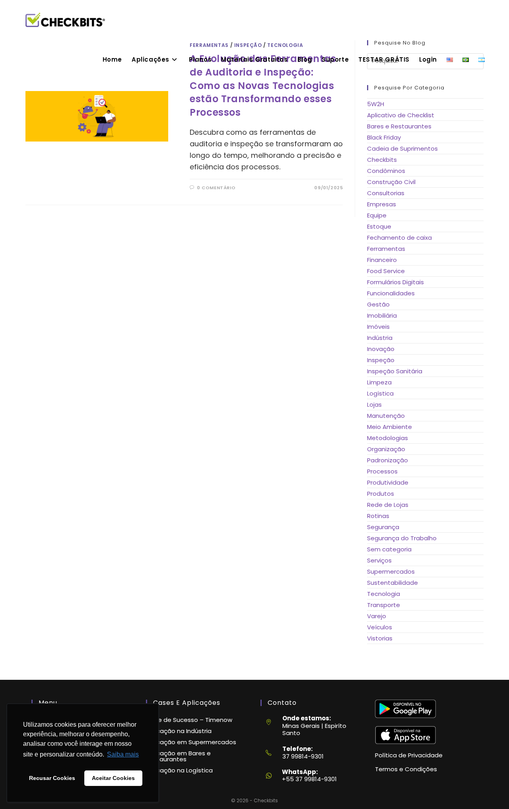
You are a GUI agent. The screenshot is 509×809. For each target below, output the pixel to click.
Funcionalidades (391, 293)
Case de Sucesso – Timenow (189, 720)
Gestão (378, 304)
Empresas (381, 204)
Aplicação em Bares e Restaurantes (178, 756)
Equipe (377, 215)
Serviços (379, 560)
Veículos (379, 627)
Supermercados (391, 571)
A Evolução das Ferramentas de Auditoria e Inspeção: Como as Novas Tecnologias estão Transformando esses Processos (263, 85)
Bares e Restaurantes (399, 126)
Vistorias (379, 638)
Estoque (379, 226)
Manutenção (386, 415)
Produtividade (387, 482)
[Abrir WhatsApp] (489, 788)
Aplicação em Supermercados (191, 742)
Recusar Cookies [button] (52, 778)
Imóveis (378, 326)
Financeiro (382, 260)
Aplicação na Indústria (179, 731)
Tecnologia (383, 594)
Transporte (383, 605)
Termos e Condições (406, 769)
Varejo (376, 616)
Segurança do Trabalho (402, 538)
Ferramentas (386, 248)
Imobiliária (382, 315)
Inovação (380, 349)
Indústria (379, 338)
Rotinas (378, 516)
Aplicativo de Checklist (400, 115)
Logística (380, 393)
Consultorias (385, 193)
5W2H (375, 104)
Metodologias (387, 438)
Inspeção (380, 360)
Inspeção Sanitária (394, 371)
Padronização (387, 460)
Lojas (374, 404)
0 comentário (216, 187)
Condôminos (386, 171)
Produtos (380, 493)
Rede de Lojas (387, 505)
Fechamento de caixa (399, 237)
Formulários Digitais (395, 282)
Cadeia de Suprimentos (402, 148)
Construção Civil (391, 182)
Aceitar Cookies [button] (113, 778)
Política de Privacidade (409, 755)
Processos (382, 471)
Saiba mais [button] (123, 754)
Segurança (383, 527)
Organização (386, 449)
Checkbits (382, 159)
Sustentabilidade (392, 582)
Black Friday (384, 137)
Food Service (386, 271)
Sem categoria (389, 549)
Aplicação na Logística (179, 770)
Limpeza (379, 382)
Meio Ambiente (389, 427)
